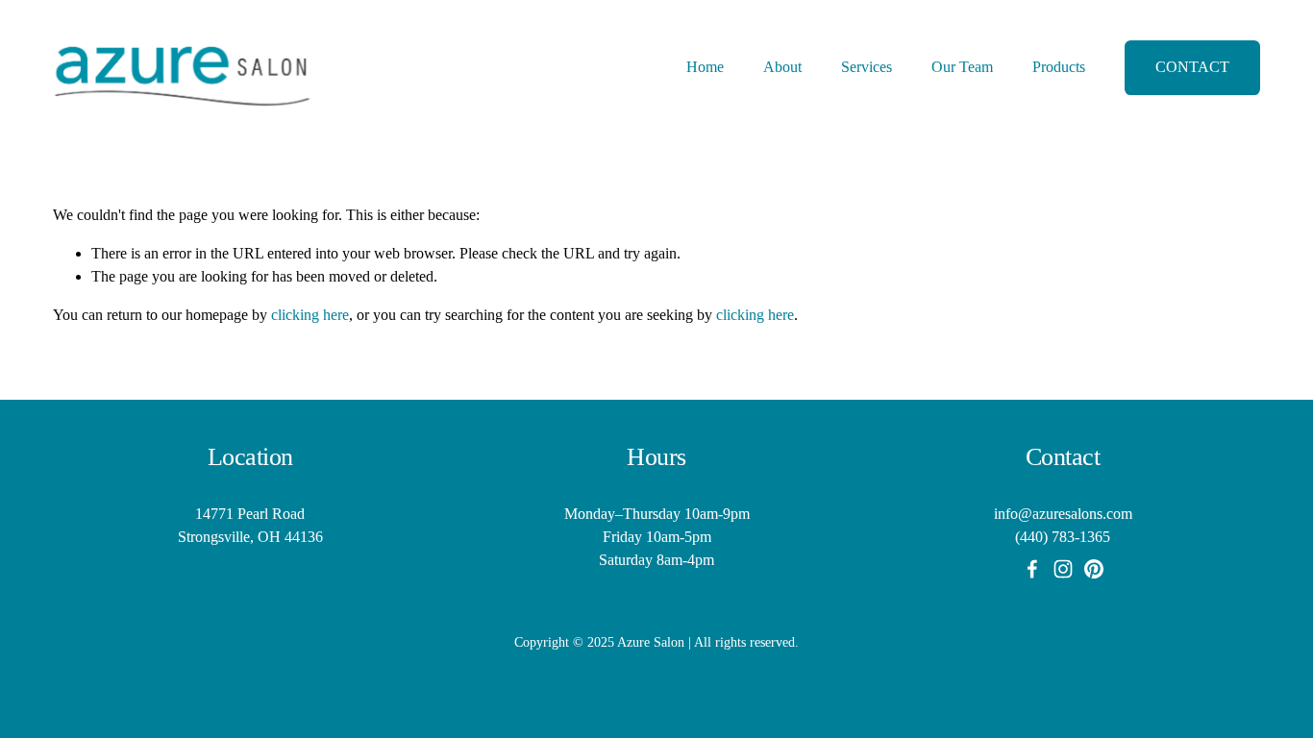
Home (705, 67)
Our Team (962, 67)
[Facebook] (1032, 568)
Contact (1192, 67)
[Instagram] (1063, 568)
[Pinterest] (1093, 568)
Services (866, 67)
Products (1058, 67)
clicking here (310, 315)
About (782, 67)
